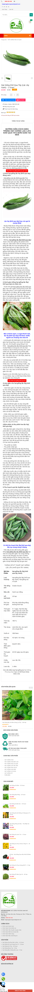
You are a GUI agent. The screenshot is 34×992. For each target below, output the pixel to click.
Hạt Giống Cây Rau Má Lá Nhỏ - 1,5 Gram (13, 942)
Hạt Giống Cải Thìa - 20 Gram (10, 946)
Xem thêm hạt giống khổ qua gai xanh (17, 170)
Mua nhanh (21, 100)
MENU (6, 35)
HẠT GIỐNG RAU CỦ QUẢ (14, 39)
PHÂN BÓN (7, 775)
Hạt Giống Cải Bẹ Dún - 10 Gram (18, 803)
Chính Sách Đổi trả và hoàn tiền (10, 931)
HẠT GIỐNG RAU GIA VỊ (10, 767)
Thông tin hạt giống (18, 121)
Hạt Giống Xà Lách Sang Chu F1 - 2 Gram (13, 944)
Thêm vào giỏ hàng (10, 100)
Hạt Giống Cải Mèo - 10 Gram (17, 785)
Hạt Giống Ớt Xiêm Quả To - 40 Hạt (18, 874)
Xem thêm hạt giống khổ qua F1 (17, 380)
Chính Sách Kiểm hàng (8, 933)
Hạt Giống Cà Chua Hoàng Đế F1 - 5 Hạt (20, 865)
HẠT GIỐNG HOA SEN (10, 769)
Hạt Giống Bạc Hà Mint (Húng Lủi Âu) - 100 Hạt (14, 722)
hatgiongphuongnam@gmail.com (11, 4)
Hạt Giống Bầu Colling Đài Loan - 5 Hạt (12, 950)
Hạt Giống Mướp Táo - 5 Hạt (9, 948)
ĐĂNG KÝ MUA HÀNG (20, 990)
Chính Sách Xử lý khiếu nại (9, 928)
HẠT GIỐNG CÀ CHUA (10, 771)
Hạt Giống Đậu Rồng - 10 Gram (17, 794)
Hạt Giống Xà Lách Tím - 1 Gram (18, 834)
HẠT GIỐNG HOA (8, 759)
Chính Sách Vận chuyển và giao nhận (11, 930)
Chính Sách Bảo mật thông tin (9, 935)
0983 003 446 (8, 1)
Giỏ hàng (30, 21)
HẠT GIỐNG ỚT (8, 773)
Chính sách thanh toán (8, 926)
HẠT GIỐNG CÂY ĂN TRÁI (11, 765)
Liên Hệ (11, 9)
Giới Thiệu (4, 9)
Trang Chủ (4, 39)
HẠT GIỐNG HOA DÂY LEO (11, 761)
